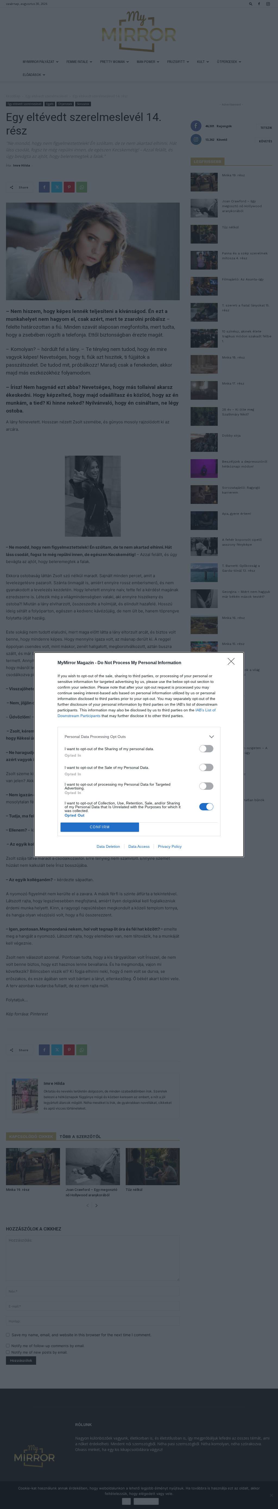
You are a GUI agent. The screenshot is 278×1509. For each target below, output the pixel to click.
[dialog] (139, 755)
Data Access (139, 846)
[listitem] (139, 737)
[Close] (233, 663)
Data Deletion (108, 846)
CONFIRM (100, 827)
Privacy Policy (170, 846)
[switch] (206, 748)
